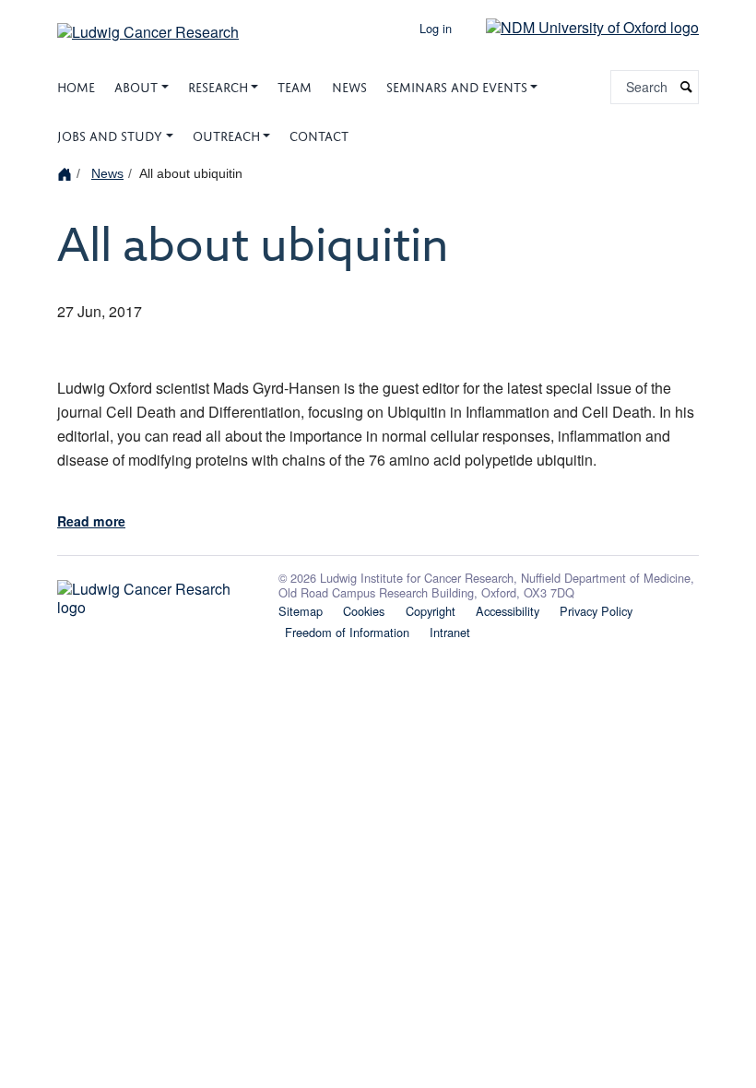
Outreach (226, 134)
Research (218, 85)
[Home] (67, 172)
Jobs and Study (109, 134)
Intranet (450, 632)
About (136, 85)
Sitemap (300, 611)
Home (76, 85)
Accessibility (507, 611)
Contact (318, 134)
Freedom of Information (347, 632)
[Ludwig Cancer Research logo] (156, 594)
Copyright (430, 611)
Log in (435, 28)
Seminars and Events (456, 85)
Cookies (363, 611)
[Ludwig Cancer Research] (148, 25)
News (349, 85)
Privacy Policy (596, 611)
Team (295, 85)
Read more (91, 521)
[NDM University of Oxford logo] (578, 26)
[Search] (687, 87)
